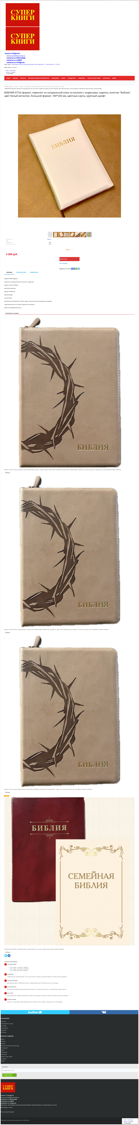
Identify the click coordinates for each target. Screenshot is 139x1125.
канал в (8, 53)
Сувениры (4, 1054)
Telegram (16, 53)
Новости (3, 1021)
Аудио (2, 1039)
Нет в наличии (63, 263)
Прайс (3, 1061)
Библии (3, 1041)
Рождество (4, 1052)
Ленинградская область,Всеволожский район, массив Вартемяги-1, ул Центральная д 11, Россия (36, 64)
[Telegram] (79, 269)
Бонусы (3, 1043)
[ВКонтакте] (72, 269)
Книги (2, 1050)
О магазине (4, 1028)
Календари (4, 1048)
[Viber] (74, 269)
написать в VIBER (14, 60)
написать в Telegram (16, 62)
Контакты (4, 1032)
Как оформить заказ (7, 1023)
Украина (49, 239)
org (24, 56)
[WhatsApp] (77, 269)
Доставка (3, 1026)
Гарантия (3, 1030)
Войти (7, 70)
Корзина (8, 72)
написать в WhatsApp (16, 58)
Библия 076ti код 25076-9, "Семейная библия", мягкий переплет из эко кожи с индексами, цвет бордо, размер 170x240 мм (34, 949)
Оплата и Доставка (6, 1056)
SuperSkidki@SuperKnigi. (16, 56)
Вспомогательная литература (10, 1046)
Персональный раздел (7, 1112)
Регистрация (13, 70)
